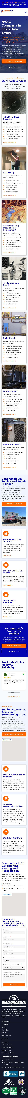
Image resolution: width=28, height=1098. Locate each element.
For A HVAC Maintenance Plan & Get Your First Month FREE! (14, 4)
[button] (25, 12)
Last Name (6, 937)
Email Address (7, 944)
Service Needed (8, 958)
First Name (6, 930)
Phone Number (8, 951)
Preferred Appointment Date (12, 965)
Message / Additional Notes (11, 972)
